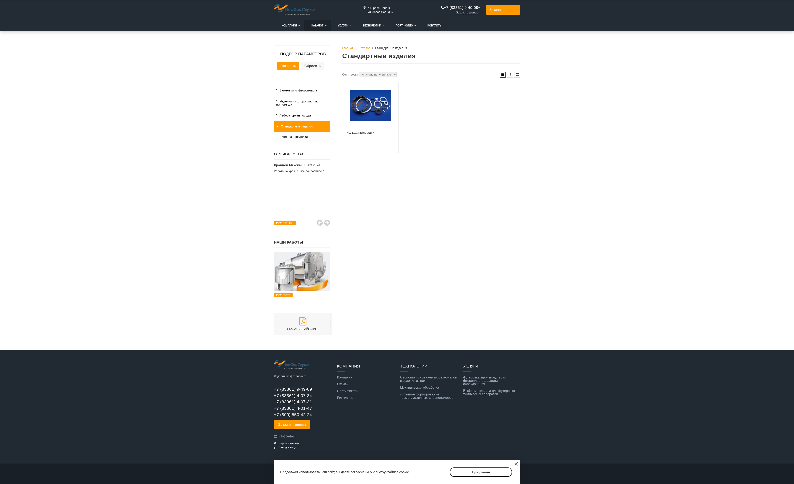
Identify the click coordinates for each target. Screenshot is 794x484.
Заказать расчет (503, 10)
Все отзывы (285, 223)
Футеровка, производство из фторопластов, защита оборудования (485, 381)
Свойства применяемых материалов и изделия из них (428, 379)
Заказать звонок (467, 12)
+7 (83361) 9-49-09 (461, 7)
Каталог (317, 25)
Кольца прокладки (294, 136)
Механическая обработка (419, 387)
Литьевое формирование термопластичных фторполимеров (426, 396)
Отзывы (343, 384)
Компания (289, 25)
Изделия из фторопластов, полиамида (297, 103)
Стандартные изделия (297, 126)
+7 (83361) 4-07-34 (293, 395)
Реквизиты (345, 398)
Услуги (343, 25)
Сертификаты (347, 391)
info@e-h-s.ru (288, 436)
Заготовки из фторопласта (298, 90)
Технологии (372, 25)
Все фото (283, 295)
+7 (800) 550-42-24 (293, 414)
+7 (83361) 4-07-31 (293, 401)
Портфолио (404, 25)
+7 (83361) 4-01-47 (293, 408)
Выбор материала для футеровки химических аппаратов (489, 392)
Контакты (434, 25)
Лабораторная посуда (295, 115)
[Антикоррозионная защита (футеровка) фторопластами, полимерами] (302, 271)
